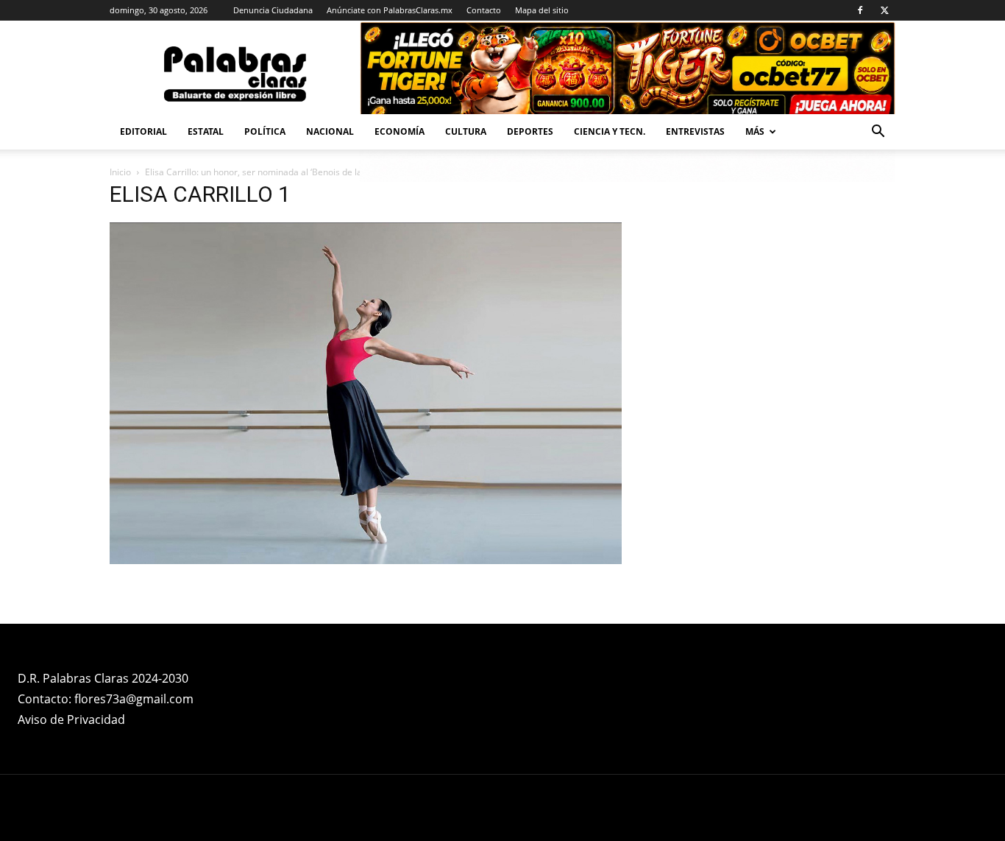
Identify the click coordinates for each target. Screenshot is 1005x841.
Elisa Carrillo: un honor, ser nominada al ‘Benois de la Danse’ (268, 172)
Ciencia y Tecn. (609, 131)
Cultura (465, 131)
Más (754, 131)
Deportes (530, 131)
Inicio (120, 172)
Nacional (330, 131)
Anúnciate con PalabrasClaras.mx (389, 9)
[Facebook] (860, 10)
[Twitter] (884, 10)
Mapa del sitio (542, 9)
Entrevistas (695, 131)
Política (264, 131)
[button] (877, 133)
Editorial (143, 131)
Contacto (483, 9)
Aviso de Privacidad (71, 719)
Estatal (206, 131)
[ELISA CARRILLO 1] (366, 560)
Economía (399, 131)
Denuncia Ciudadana (273, 9)
